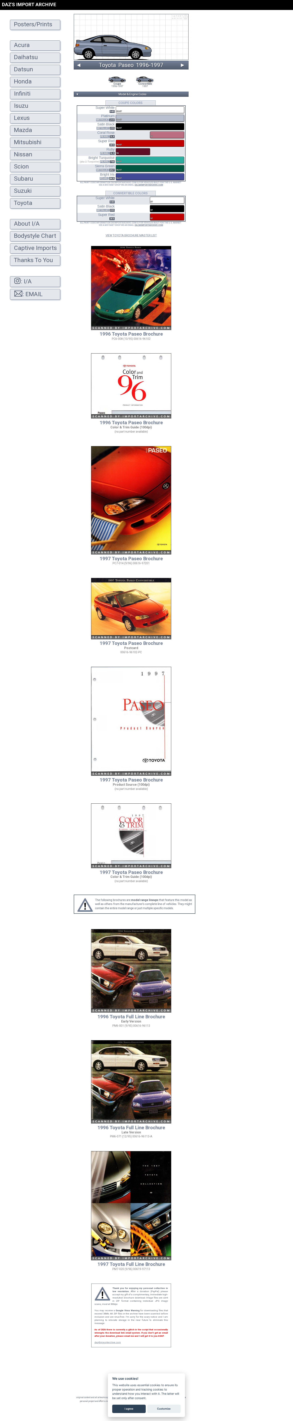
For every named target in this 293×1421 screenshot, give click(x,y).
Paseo (126, 65)
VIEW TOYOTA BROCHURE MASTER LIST (131, 235)
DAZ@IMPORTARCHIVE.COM (149, 185)
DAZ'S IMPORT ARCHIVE (29, 4)
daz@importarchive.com (107, 1342)
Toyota (107, 65)
